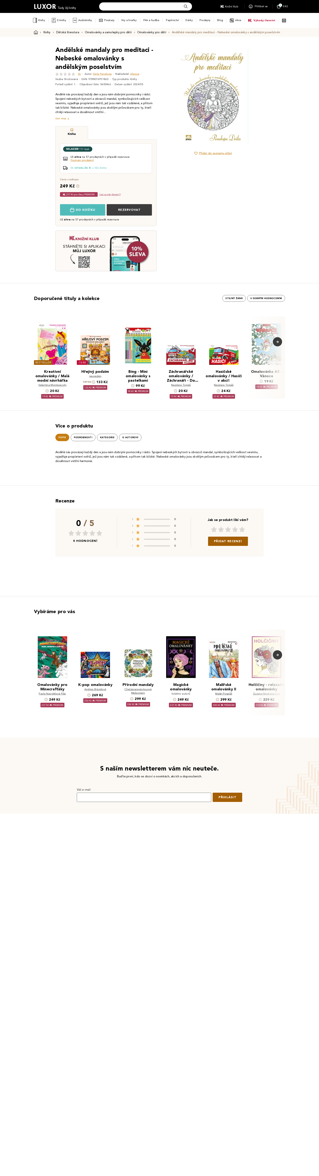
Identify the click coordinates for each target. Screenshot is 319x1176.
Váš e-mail (83, 789)
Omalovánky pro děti (151, 32)
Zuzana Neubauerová (266, 693)
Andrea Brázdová (95, 689)
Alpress (134, 74)
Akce (238, 20)
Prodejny (205, 20)
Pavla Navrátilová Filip (52, 693)
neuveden (95, 376)
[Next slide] (254, 96)
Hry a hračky (129, 20)
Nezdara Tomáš (181, 385)
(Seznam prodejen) (82, 160)
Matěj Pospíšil (223, 693)
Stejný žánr (234, 298)
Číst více (60, 118)
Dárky (189, 20)
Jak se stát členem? (110, 194)
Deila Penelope (102, 74)
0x (79, 74)
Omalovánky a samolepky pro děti (108, 32)
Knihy (41, 20)
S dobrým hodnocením (266, 298)
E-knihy (61, 20)
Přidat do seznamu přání (215, 153)
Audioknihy (85, 20)
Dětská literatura (67, 32)
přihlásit (227, 797)
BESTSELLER (43, 362)
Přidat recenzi (228, 541)
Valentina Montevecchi (52, 385)
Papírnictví (172, 20)
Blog (220, 20)
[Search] (186, 6)
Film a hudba (151, 20)
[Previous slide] (171, 96)
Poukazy (109, 20)
